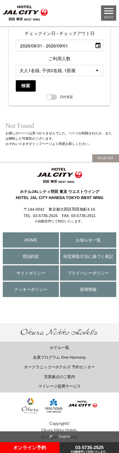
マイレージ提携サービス (59, 386)
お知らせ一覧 (88, 240)
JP (51, 437)
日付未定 (66, 97)
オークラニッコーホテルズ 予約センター (59, 367)
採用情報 (88, 289)
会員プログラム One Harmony (59, 357)
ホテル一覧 (59, 347)
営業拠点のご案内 (59, 376)
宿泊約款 (30, 256)
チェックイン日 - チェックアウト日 (60, 33)
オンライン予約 (29, 447)
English (64, 437)
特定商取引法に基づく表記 (88, 256)
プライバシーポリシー (88, 273)
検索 (25, 85)
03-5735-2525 (89, 449)
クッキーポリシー (30, 289)
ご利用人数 (59, 58)
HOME (30, 240)
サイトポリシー (30, 273)
